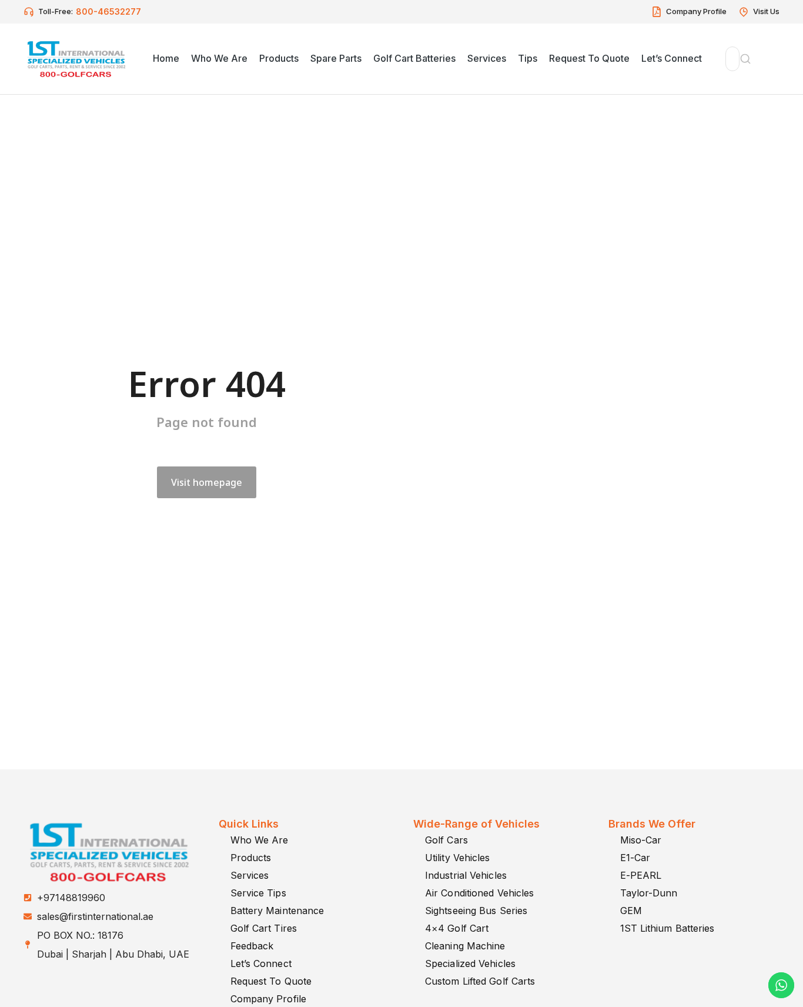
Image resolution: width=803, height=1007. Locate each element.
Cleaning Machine (465, 946)
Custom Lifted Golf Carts (480, 981)
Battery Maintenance (277, 910)
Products (251, 857)
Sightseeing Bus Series (476, 910)
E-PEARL (641, 875)
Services (249, 875)
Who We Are (259, 840)
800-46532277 (108, 11)
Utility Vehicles (457, 857)
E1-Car (635, 857)
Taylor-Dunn (649, 893)
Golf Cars (446, 840)
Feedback (252, 946)
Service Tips (258, 893)
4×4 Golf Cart (457, 928)
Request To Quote (271, 981)
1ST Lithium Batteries (667, 928)
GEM (631, 910)
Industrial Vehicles (466, 875)
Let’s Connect (261, 963)
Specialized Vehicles (470, 963)
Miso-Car (641, 840)
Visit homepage (206, 482)
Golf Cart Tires (263, 928)
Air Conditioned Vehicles (479, 893)
